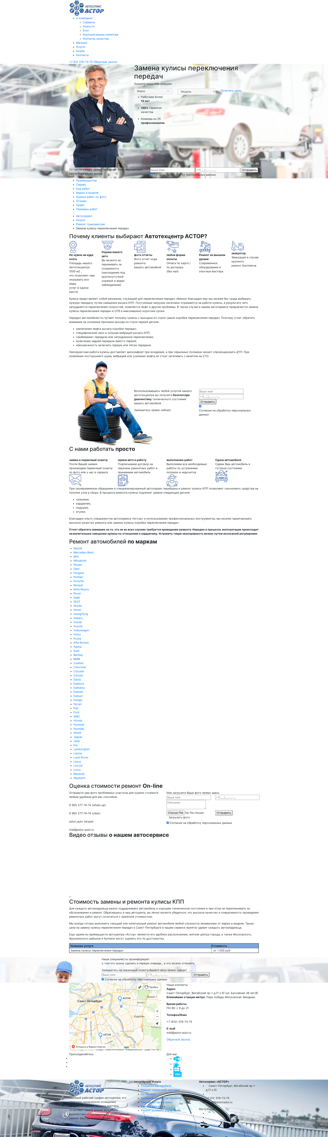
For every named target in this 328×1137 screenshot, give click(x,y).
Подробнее (77, 1125)
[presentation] (69, 896)
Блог (86, 30)
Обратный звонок (105, 62)
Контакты (82, 55)
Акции (80, 51)
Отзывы (81, 201)
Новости (89, 26)
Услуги (80, 47)
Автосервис (84, 216)
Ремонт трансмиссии (91, 224)
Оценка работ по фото (91, 197)
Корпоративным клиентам (100, 34)
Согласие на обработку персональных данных (184, 174)
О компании (84, 18)
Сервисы (89, 22)
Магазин (81, 42)
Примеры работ (87, 209)
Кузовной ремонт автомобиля (161, 1098)
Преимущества (86, 180)
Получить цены (231, 90)
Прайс (80, 205)
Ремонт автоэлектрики (156, 1102)
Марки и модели (87, 192)
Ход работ (83, 188)
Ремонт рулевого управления (161, 1110)
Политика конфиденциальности (188, 1132)
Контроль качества (96, 38)
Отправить (249, 170)
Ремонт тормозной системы (160, 1090)
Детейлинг (148, 1094)
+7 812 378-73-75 (81, 62)
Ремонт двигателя (153, 1106)
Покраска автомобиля (156, 1085)
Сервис (81, 184)
